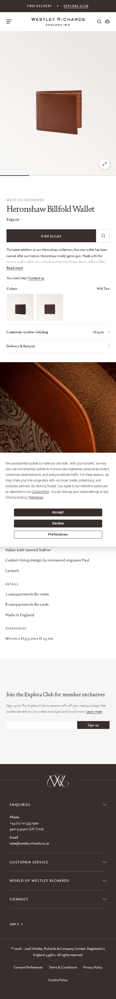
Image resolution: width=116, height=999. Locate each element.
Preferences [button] (36, 497)
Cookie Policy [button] (40, 492)
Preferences (58, 534)
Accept (58, 512)
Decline (58, 523)
